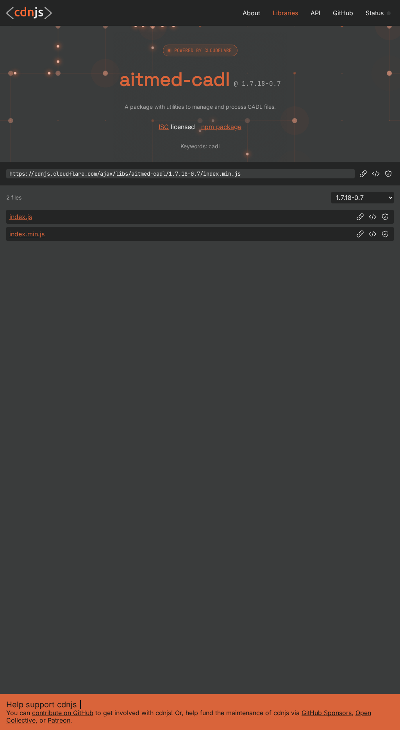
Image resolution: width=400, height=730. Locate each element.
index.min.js (27, 233)
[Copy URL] (363, 173)
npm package (221, 127)
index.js (20, 216)
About (251, 13)
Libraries (285, 13)
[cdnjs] (29, 13)
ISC (164, 127)
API (315, 13)
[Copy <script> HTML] (375, 173)
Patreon (59, 720)
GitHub (343, 13)
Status (375, 13)
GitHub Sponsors (327, 713)
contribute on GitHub (62, 713)
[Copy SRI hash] (388, 173)
